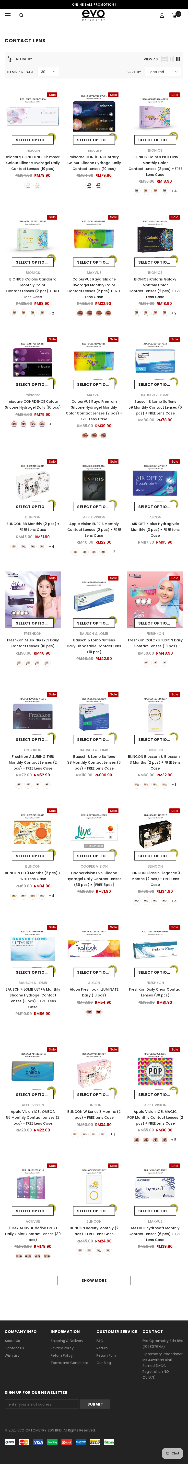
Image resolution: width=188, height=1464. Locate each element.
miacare (32, 150)
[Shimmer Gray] (28, 185)
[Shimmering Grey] (164, 663)
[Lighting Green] (103, 552)
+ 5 (173, 1139)
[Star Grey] (108, 1250)
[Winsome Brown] (46, 663)
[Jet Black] (89, 1012)
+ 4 (174, 191)
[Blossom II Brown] (155, 784)
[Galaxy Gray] (164, 313)
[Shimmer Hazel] (37, 185)
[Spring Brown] (32, 895)
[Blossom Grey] (146, 784)
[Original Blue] (164, 1139)
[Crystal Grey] (146, 901)
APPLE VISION (94, 517)
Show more (94, 1280)
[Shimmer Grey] (23, 313)
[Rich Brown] (98, 1012)
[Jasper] (84, 435)
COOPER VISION (94, 866)
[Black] (136, 191)
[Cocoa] (155, 191)
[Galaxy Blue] (146, 313)
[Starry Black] (89, 185)
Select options (33, 140)
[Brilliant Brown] (155, 663)
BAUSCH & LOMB (155, 394)
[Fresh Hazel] (28, 1256)
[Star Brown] (98, 1250)
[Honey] (98, 313)
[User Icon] (162, 15)
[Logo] (93, 15)
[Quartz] (94, 435)
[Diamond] (94, 1134)
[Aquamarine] (136, 901)
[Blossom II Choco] (164, 784)
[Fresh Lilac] (46, 1256)
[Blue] (23, 546)
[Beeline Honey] (75, 1134)
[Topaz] (103, 435)
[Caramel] (84, 1134)
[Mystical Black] (37, 663)
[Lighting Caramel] (84, 552)
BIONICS (155, 150)
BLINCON (32, 517)
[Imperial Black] (23, 424)
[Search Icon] (21, 15)
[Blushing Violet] (146, 663)
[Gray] (108, 313)
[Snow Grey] (89, 1250)
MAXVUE (94, 272)
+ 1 (51, 424)
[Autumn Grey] (23, 895)
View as (151, 59)
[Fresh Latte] (37, 1256)
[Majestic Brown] (28, 663)
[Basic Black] (146, 1139)
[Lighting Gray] (94, 552)
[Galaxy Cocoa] (155, 313)
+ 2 (51, 313)
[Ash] (80, 313)
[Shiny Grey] (42, 313)
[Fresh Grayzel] (19, 1256)
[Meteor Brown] (32, 424)
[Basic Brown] (136, 1139)
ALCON (155, 517)
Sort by (134, 71)
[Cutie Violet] (155, 901)
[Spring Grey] (42, 895)
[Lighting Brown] (75, 552)
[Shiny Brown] (32, 313)
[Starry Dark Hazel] (98, 185)
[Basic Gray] (155, 1139)
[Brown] (146, 191)
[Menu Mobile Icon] (8, 15)
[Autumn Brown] (14, 895)
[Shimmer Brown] (14, 313)
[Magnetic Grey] (19, 663)
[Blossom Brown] (136, 784)
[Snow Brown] (80, 1250)
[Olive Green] (164, 901)
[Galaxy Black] (136, 313)
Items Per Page (20, 71)
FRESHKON (33, 633)
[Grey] (164, 191)
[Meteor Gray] (42, 424)
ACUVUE (33, 1221)
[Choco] (42, 546)
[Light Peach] (103, 1134)
